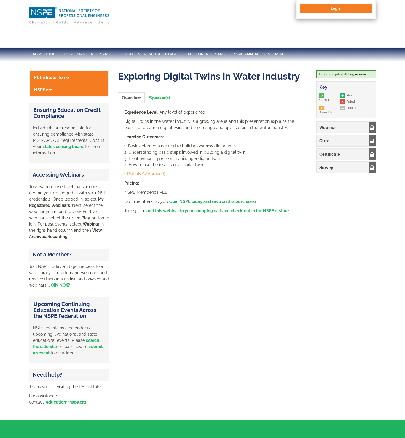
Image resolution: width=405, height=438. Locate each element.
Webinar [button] (327, 127)
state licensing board (63, 146)
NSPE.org (43, 90)
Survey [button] (326, 167)
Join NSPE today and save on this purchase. (212, 201)
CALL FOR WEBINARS (205, 54)
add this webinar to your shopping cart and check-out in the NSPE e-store (217, 210)
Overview (131, 98)
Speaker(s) (159, 98)
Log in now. (357, 74)
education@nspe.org (66, 402)
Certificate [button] (329, 154)
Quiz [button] (324, 141)
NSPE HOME (44, 54)
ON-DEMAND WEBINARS (87, 54)
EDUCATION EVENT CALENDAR (147, 54)
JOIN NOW (59, 285)
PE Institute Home (51, 77)
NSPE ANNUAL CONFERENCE (260, 54)
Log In (336, 9)
